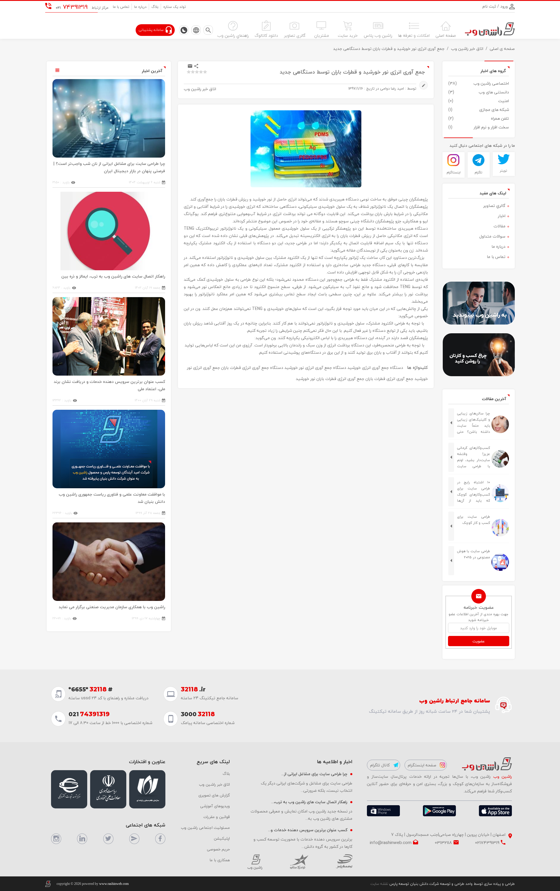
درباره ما (140, 7)
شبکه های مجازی (494, 109)
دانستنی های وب (494, 92)
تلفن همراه (500, 118)
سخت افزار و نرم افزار (491, 127)
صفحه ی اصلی (502, 48)
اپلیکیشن (222, 838)
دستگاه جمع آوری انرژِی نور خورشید (315, 367)
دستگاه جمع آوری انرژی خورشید (375, 367)
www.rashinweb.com (114, 884)
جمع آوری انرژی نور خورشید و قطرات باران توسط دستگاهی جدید (388, 48)
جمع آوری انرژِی (350, 378)
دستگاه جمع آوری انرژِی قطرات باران (252, 367)
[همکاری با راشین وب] (478, 303)
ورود (503, 6)
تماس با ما (121, 7)
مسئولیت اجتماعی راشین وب (205, 827)
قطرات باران (326, 378)
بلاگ (154, 7)
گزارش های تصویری (214, 795)
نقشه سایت (379, 883)
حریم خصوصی (218, 849)
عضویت (479, 641)
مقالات (499, 226)
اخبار (501, 215)
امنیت (503, 100)
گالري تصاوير (494, 205)
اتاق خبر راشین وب (467, 48)
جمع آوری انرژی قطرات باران (389, 378)
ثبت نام (489, 6)
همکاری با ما (219, 860)
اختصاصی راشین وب (491, 83)
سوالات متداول (492, 236)
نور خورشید (305, 378)
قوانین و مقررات (216, 816)
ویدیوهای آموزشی (215, 806)
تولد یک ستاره (174, 7)
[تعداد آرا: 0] (189, 72)
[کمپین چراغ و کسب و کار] (478, 354)
